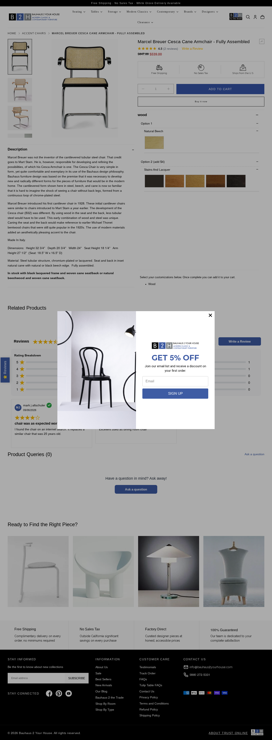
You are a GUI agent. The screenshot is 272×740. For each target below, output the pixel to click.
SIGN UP (175, 393)
